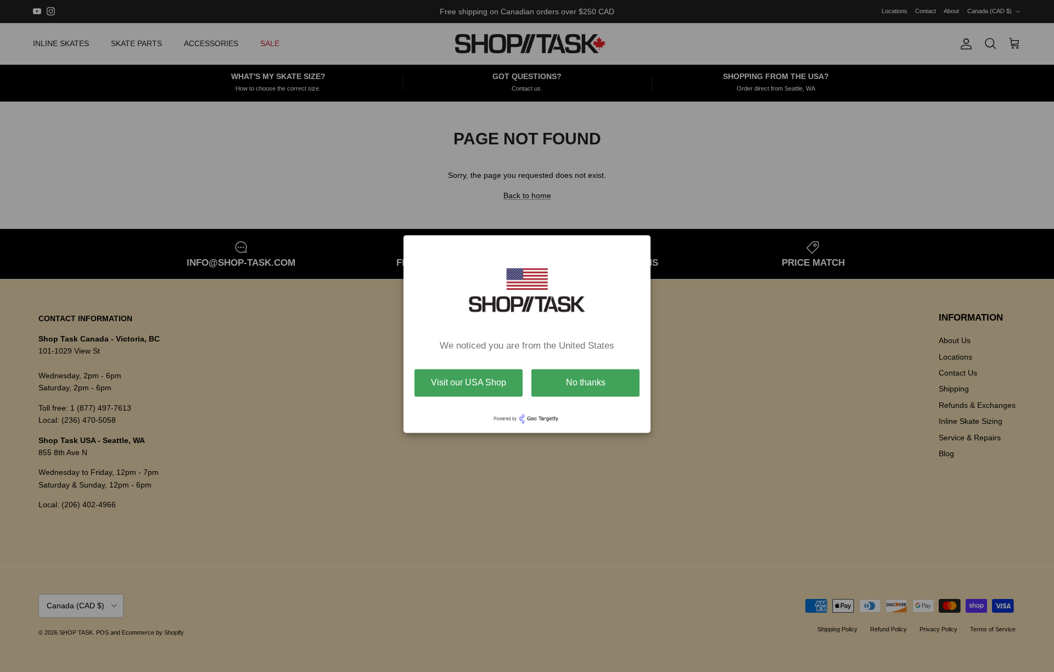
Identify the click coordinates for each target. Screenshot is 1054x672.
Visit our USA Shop (468, 382)
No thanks (586, 382)
